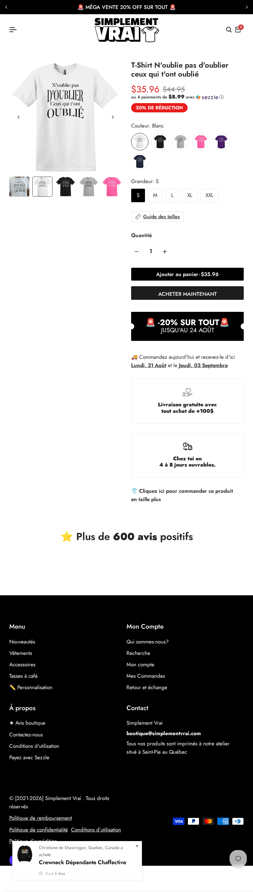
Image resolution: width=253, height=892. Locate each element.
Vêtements (20, 653)
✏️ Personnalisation (30, 687)
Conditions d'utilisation (34, 746)
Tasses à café (23, 676)
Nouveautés (22, 641)
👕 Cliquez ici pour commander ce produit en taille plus (182, 495)
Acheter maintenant (187, 294)
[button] (177, 97)
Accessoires (22, 664)
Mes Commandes (145, 676)
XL (190, 195)
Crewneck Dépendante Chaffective (82, 862)
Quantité (141, 235)
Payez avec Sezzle (29, 757)
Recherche (138, 653)
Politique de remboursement (40, 818)
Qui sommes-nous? (147, 641)
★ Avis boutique (27, 723)
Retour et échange (146, 687)
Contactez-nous (26, 734)
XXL (209, 195)
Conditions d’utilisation (96, 829)
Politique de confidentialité (38, 829)
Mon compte (140, 664)
